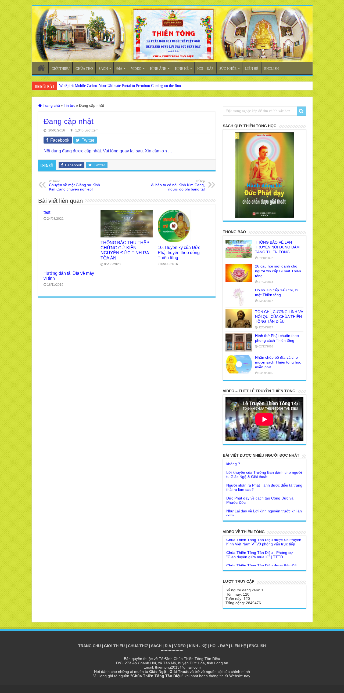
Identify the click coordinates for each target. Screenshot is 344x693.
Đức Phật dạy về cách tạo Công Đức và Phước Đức (259, 492)
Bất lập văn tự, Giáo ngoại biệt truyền (258, 516)
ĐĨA (119, 69)
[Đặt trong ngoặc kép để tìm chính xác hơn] (301, 111)
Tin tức (69, 105)
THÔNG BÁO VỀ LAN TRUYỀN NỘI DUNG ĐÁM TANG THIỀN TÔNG (277, 247)
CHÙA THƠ (84, 69)
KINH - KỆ (198, 646)
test (47, 212)
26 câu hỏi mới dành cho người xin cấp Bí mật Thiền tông (278, 271)
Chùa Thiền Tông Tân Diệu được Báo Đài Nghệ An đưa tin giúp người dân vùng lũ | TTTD (261, 561)
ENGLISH (271, 69)
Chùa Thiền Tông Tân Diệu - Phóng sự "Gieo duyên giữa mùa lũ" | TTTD (259, 546)
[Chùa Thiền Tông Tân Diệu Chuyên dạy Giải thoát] (172, 34)
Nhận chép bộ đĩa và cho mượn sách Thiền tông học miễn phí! (278, 362)
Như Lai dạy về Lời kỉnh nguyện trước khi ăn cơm (264, 505)
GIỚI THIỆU (61, 69)
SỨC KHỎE (227, 69)
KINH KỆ (182, 69)
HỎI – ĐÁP (205, 69)
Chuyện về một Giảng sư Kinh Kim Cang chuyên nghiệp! (74, 185)
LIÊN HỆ (251, 69)
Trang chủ (51, 105)
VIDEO (136, 69)
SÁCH (103, 69)
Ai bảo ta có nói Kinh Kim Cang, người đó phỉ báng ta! (178, 185)
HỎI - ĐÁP (219, 646)
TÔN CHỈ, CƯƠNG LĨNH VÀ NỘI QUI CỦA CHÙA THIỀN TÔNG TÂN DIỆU (279, 317)
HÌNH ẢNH (158, 69)
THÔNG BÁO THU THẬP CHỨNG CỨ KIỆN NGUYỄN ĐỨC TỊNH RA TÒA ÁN (125, 250)
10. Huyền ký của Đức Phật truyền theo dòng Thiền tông (179, 252)
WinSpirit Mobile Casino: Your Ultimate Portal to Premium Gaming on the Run (120, 86)
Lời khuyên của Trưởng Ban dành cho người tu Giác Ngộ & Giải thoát (264, 466)
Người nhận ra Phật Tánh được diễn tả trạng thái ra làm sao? (264, 479)
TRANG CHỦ (41, 68)
